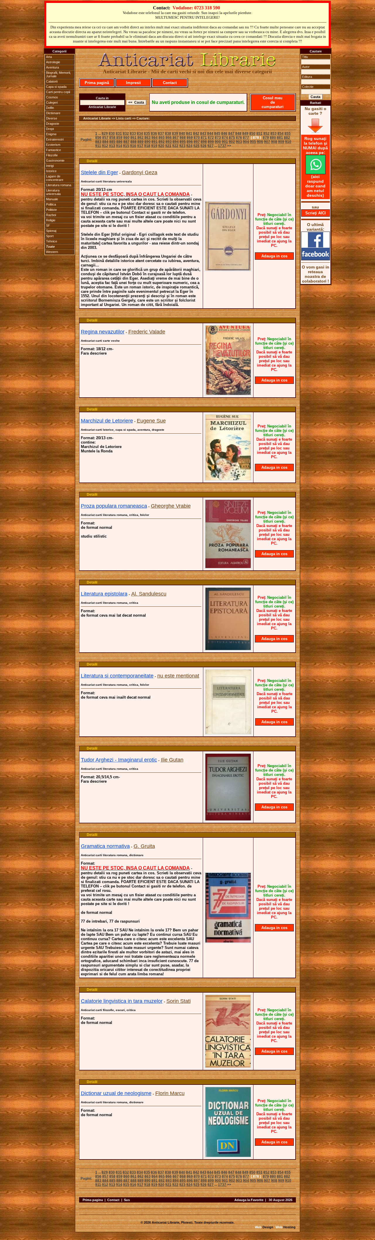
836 (154, 133)
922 (175, 146)
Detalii (92, 161)
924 (189, 146)
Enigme (51, 134)
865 (161, 138)
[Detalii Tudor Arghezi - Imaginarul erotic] (228, 819)
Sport (50, 236)
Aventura (52, 67)
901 (225, 142)
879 (266, 138)
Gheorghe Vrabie (171, 506)
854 (280, 133)
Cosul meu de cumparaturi (273, 102)
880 (273, 138)
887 (126, 142)
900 (218, 142)
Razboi (51, 215)
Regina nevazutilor (103, 332)
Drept (50, 129)
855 (287, 133)
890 (147, 142)
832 (126, 133)
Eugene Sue (151, 421)
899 (211, 142)
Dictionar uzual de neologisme (116, 1093)
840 (182, 133)
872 (211, 138)
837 (161, 133)
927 (210, 146)
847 (231, 133)
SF (48, 225)
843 (203, 133)
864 (154, 138)
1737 (222, 146)
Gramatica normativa (105, 846)
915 (126, 146)
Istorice (51, 171)
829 (105, 133)
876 (239, 138)
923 (182, 146)
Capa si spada (56, 86)
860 (126, 138)
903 (239, 142)
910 (288, 142)
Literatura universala (53, 192)
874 (225, 138)
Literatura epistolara (104, 594)
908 (274, 142)
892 (161, 142)
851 (259, 133)
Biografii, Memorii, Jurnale (58, 74)
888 (133, 142)
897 (197, 142)
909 (281, 142)
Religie (50, 220)
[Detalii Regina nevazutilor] (228, 394)
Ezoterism (53, 144)
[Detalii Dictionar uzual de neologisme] (228, 1156)
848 (238, 133)
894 (176, 142)
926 (203, 146)
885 (112, 142)
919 (154, 146)
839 (175, 133)
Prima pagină (97, 83)
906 (260, 142)
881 (280, 138)
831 (119, 133)
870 (197, 138)
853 (273, 133)
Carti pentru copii (58, 92)
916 (133, 146)
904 (246, 142)
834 (140, 133)
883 (98, 142)
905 (253, 142)
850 (252, 133)
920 (161, 146)
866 (169, 138)
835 (147, 133)
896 (190, 142)
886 (119, 142)
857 (105, 138)
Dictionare (53, 113)
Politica (51, 204)
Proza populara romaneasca (114, 506)
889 (140, 142)
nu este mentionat (178, 676)
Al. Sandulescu (148, 594)
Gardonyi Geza (139, 172)
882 (287, 138)
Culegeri (52, 102)
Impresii (133, 83)
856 (98, 138)
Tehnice (51, 241)
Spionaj (51, 230)
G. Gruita (144, 846)
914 (119, 146)
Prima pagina (93, 1200)
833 (133, 133)
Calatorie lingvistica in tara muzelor (122, 1001)
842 (196, 133)
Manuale (52, 199)
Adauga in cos (274, 256)
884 (105, 142)
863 (147, 138)
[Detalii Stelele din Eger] (228, 270)
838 (168, 133)
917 (140, 146)
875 (232, 138)
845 (217, 133)
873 (218, 138)
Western (52, 252)
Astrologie (53, 62)
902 (232, 142)
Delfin (50, 108)
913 (112, 146)
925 (196, 146)
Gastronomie (55, 160)
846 (224, 133)
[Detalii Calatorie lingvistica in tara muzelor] (228, 1067)
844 (210, 133)
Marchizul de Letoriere (107, 421)
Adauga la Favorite (248, 1200)
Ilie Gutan (172, 760)
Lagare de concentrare (54, 178)
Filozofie (52, 155)
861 (133, 138)
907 (267, 142)
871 (204, 138)
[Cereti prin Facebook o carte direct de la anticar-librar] (315, 258)
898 (204, 142)
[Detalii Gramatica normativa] (228, 942)
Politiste (51, 209)
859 (119, 138)
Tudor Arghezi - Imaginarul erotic (119, 760)
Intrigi (50, 165)
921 (168, 146)
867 (176, 138)
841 (189, 133)
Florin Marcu (170, 1093)
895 (183, 142)
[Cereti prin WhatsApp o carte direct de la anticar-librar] (315, 172)
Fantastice (53, 150)
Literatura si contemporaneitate (117, 676)
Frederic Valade (146, 332)
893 (169, 142)
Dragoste (52, 123)
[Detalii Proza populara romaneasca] (228, 567)
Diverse (51, 118)
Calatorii (51, 81)
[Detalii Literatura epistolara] (228, 649)
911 (98, 146)
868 (183, 138)
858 (112, 138)
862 (140, 138)
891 (154, 142)
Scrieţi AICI (315, 213)
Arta (49, 57)
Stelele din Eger (99, 172)
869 (190, 138)
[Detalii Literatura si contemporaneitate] (228, 733)
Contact (170, 83)
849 (245, 133)
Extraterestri (55, 139)
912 (105, 146)
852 (266, 133)
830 (112, 133)
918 (147, 146)
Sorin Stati (178, 1001)
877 (246, 138)
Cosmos (52, 97)
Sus (127, 1200)
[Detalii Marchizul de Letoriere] (228, 479)
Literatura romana (58, 185)
